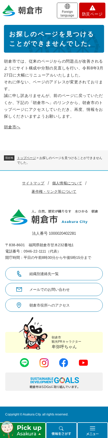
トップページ (26, 158)
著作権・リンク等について (53, 191)
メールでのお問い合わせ (49, 289)
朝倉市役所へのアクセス (49, 305)
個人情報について (67, 183)
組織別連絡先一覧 (44, 274)
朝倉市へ (12, 127)
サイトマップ (33, 183)
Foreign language (67, 13)
